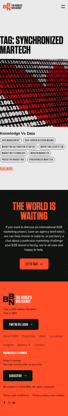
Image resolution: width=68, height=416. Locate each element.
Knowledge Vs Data (17, 133)
